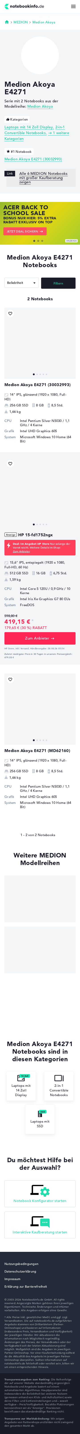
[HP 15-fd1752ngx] (40, 493)
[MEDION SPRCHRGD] (40, 950)
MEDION (21, 22)
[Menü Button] (73, 6)
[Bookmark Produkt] (10, 313)
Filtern (58, 283)
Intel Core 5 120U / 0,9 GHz (41, 589)
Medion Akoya (44, 22)
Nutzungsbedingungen (21, 1264)
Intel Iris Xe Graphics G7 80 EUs (45, 599)
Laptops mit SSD (40, 1123)
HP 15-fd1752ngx (35, 534)
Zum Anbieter (21, 551)
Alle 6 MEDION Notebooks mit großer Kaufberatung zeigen (43, 177)
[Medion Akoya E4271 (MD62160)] (40, 709)
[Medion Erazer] (40, 898)
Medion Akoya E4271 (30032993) (33, 159)
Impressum (12, 1279)
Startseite (6, 21)
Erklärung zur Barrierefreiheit (25, 1287)
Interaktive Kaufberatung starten (40, 1232)
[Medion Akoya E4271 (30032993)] (40, 343)
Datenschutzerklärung (20, 1271)
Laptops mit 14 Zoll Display (28, 127)
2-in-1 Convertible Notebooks (59, 1090)
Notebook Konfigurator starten (40, 1201)
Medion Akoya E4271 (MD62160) (37, 750)
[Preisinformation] (32, 621)
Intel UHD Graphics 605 (38, 431)
